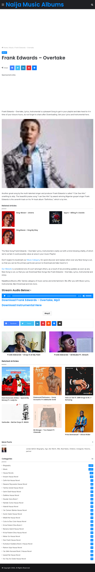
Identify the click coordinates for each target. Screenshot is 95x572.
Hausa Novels (8, 473)
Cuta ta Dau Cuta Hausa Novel (14, 521)
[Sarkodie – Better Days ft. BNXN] (16, 412)
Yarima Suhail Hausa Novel (13, 488)
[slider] (89, 296)
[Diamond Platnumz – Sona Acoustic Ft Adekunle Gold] (47, 381)
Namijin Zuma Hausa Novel (13, 503)
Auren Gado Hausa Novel (12, 514)
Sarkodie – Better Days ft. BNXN (15, 422)
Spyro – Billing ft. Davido (74, 213)
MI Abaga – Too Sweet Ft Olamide (43, 431)
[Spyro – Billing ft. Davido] (55, 217)
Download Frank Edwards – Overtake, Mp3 (31, 300)
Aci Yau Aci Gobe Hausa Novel (14, 559)
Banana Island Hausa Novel (13, 529)
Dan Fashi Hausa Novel (12, 540)
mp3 (48, 313)
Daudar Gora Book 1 (10, 499)
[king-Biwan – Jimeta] (8, 219)
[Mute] (84, 296)
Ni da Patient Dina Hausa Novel (15, 533)
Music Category (33, 260)
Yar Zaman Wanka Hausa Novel (15, 510)
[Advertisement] (47, 27)
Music (11, 47)
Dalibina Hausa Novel (11, 495)
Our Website (7, 269)
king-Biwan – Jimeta (25, 213)
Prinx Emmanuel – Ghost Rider (77, 434)
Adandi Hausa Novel (10, 506)
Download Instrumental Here (22, 305)
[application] (47, 296)
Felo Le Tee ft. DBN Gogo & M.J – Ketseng (78, 398)
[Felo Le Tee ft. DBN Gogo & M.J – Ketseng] (79, 381)
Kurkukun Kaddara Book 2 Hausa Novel (17, 544)
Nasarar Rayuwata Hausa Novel (15, 484)
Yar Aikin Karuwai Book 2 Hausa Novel (17, 551)
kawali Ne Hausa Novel (11, 555)
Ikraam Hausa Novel (10, 477)
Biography (7, 465)
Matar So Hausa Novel (11, 536)
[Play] (5, 296)
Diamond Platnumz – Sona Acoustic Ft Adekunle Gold (44, 398)
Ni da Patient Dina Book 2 (12, 525)
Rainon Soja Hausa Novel (12, 547)
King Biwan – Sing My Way (27, 230)
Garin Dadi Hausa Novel (12, 492)
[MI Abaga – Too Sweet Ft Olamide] (47, 416)
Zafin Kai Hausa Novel (11, 480)
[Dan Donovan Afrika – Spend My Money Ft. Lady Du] (16, 381)
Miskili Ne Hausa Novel (11, 518)
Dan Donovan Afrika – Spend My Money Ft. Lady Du (15, 399)
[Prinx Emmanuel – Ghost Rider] (79, 418)
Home (5, 47)
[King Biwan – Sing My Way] (8, 236)
